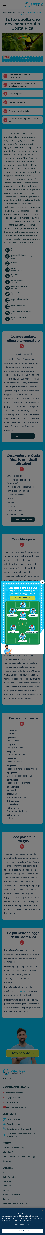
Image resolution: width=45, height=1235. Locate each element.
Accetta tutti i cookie (22, 1231)
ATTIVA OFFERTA (22, 598)
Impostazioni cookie (22, 1225)
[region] (22, 1221)
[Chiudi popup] (42, 582)
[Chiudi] (42, 1210)
